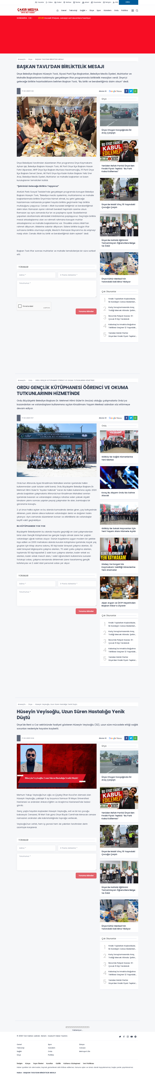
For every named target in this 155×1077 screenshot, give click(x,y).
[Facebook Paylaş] (126, 91)
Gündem (107, 10)
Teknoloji (73, 10)
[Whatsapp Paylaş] (135, 91)
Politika (124, 10)
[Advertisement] (77, 38)
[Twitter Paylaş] (131, 91)
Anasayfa (21, 59)
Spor (99, 10)
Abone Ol (102, 91)
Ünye (92, 10)
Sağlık (82, 10)
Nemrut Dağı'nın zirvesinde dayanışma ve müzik (63, 18)
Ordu (116, 10)
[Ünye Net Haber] (28, 10)
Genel (63, 10)
